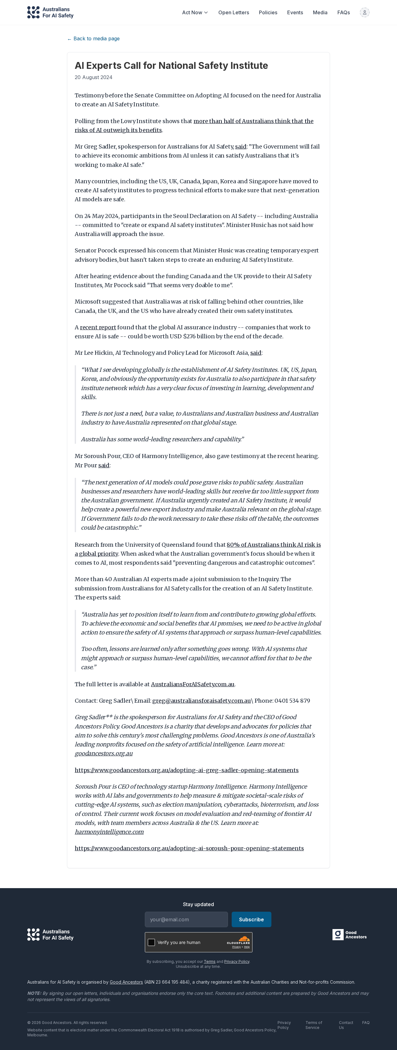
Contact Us (346, 1025)
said (240, 146)
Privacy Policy (236, 961)
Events (295, 12)
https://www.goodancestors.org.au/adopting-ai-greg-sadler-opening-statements (187, 770)
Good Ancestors (126, 982)
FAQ (366, 1022)
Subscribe (251, 919)
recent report (98, 327)
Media (320, 12)
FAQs (343, 12)
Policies (268, 12)
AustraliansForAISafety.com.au (192, 684)
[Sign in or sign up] (365, 12)
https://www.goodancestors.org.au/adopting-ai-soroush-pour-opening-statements (189, 848)
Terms (210, 961)
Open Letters (233, 12)
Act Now (192, 12)
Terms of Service (314, 1025)
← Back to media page (93, 38)
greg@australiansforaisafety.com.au (201, 700)
